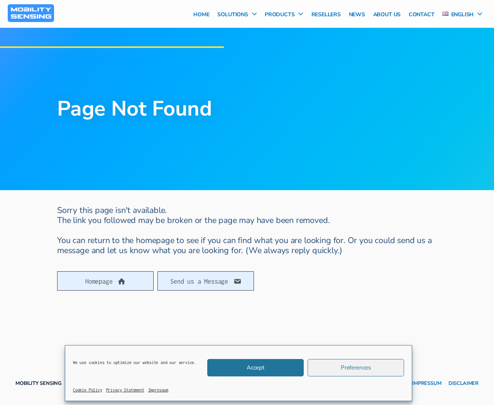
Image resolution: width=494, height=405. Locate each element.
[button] (252, 13)
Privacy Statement (125, 390)
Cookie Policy (87, 390)
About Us (387, 13)
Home (201, 13)
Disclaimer (463, 382)
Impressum (158, 390)
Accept (255, 367)
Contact (422, 13)
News (357, 13)
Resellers (326, 13)
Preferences (356, 367)
